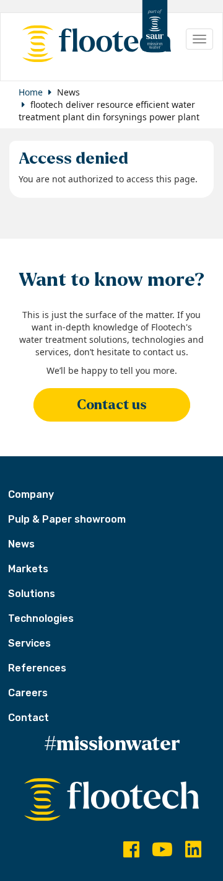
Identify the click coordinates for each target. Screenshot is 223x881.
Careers (28, 693)
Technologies (41, 618)
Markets (28, 569)
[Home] (90, 43)
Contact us (112, 404)
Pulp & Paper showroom (67, 519)
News (21, 544)
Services (29, 643)
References (37, 668)
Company (31, 494)
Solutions (31, 594)
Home (31, 92)
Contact (28, 718)
